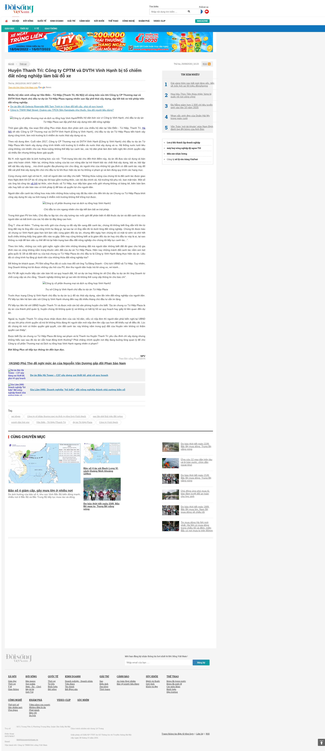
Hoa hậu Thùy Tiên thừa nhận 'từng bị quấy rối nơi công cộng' (188, 95)
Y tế (10, 686)
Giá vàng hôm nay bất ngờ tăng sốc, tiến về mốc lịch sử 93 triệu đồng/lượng (189, 84)
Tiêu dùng (70, 683)
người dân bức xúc (20, 422)
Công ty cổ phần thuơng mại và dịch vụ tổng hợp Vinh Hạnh (56, 416)
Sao (101, 681)
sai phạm (15, 416)
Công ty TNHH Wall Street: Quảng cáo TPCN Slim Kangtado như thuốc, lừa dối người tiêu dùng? (62, 110)
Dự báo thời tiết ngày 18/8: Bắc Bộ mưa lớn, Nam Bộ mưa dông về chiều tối (195, 509)
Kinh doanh (56, 21)
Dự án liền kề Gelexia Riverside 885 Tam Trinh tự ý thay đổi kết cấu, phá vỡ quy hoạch (56, 106)
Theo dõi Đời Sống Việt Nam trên (23, 87)
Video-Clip (159, 21)
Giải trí (71, 21)
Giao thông (13, 689)
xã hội (34, 183)
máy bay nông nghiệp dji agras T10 (184, 148)
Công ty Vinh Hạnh (108, 422)
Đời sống (28, 21)
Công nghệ (128, 21)
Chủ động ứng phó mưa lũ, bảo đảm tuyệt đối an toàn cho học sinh (195, 494)
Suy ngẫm (30, 683)
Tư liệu (51, 683)
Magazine (202, 21)
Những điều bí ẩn (37, 707)
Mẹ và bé (30, 689)
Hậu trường (172, 692)
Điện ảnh (104, 683)
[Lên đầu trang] (321, 742)
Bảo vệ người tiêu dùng (128, 683)
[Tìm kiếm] (189, 11)
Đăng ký (201, 662)
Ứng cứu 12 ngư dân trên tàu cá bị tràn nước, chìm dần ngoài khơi (196, 462)
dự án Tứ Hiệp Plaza (82, 422)
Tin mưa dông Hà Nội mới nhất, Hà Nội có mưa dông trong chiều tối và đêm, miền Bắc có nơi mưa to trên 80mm (197, 526)
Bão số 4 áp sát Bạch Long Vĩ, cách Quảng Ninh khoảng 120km (100, 471)
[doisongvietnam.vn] (19, 658)
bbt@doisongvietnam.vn (27, 739)
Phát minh (34, 710)
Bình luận (53, 686)
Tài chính (69, 686)
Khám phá (144, 21)
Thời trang (105, 689)
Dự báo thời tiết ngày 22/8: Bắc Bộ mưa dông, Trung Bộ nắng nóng (196, 446)
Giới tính (150, 683)
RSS (205, 64)
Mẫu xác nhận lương (177, 153)
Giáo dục (12, 681)
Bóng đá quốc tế (174, 683)
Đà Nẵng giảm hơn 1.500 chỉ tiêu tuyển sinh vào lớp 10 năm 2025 (189, 106)
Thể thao (113, 21)
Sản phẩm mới (15, 707)
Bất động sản (71, 689)
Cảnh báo (84, 21)
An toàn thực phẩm (126, 681)
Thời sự (23, 64)
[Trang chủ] (6, 21)
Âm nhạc (104, 686)
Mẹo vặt (33, 712)
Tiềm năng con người (39, 704)
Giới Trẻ (29, 692)
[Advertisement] (187, 218)
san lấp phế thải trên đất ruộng (108, 416)
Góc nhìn (83, 700)
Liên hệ (199, 733)
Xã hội (15, 21)
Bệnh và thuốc (153, 681)
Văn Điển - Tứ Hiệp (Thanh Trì (51, 422)
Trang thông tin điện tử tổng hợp (178, 733)
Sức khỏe (99, 21)
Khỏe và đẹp (152, 686)
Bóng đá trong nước (176, 681)
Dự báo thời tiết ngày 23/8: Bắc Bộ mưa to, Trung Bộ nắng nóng (101, 506)
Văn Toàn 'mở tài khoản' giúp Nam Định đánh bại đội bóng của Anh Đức (189, 127)
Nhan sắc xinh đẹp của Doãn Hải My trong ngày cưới (187, 117)
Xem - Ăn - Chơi (33, 686)
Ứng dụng (13, 710)
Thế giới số (13, 704)
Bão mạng (30, 681)
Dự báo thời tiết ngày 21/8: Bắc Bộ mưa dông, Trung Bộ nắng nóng (196, 478)
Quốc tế (41, 21)
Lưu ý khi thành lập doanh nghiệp (183, 142)
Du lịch (32, 715)
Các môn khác (173, 686)
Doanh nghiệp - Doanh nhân (79, 681)
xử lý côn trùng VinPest (186, 159)
